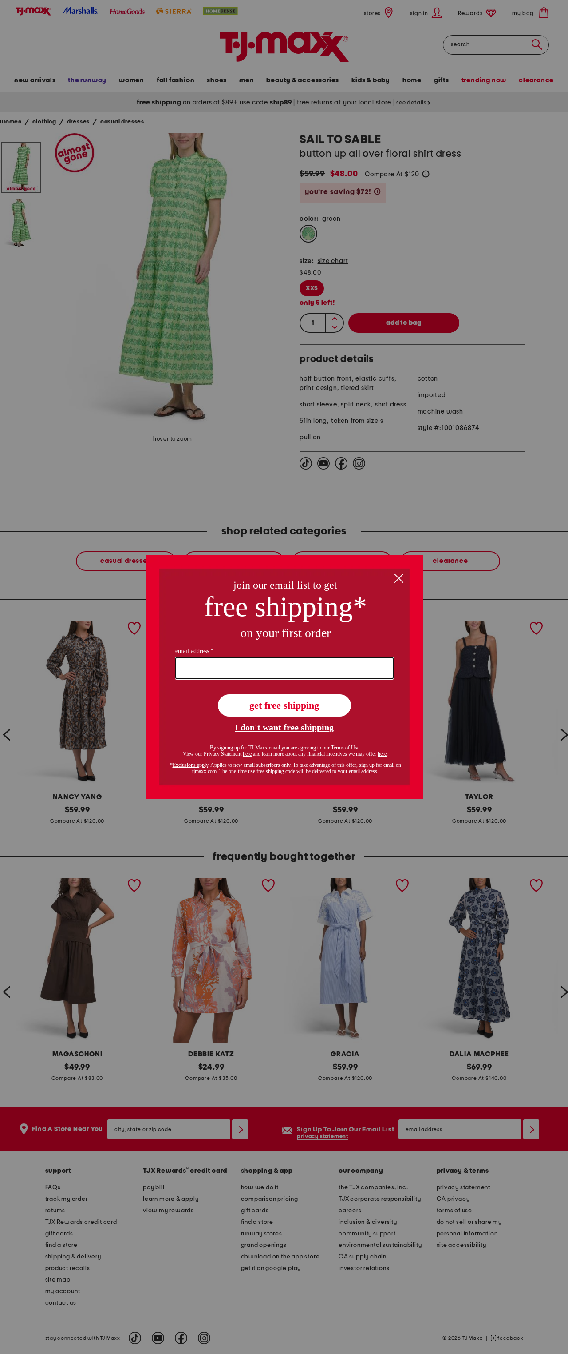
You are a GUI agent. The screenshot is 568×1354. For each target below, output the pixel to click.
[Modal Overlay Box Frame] (284, 677)
